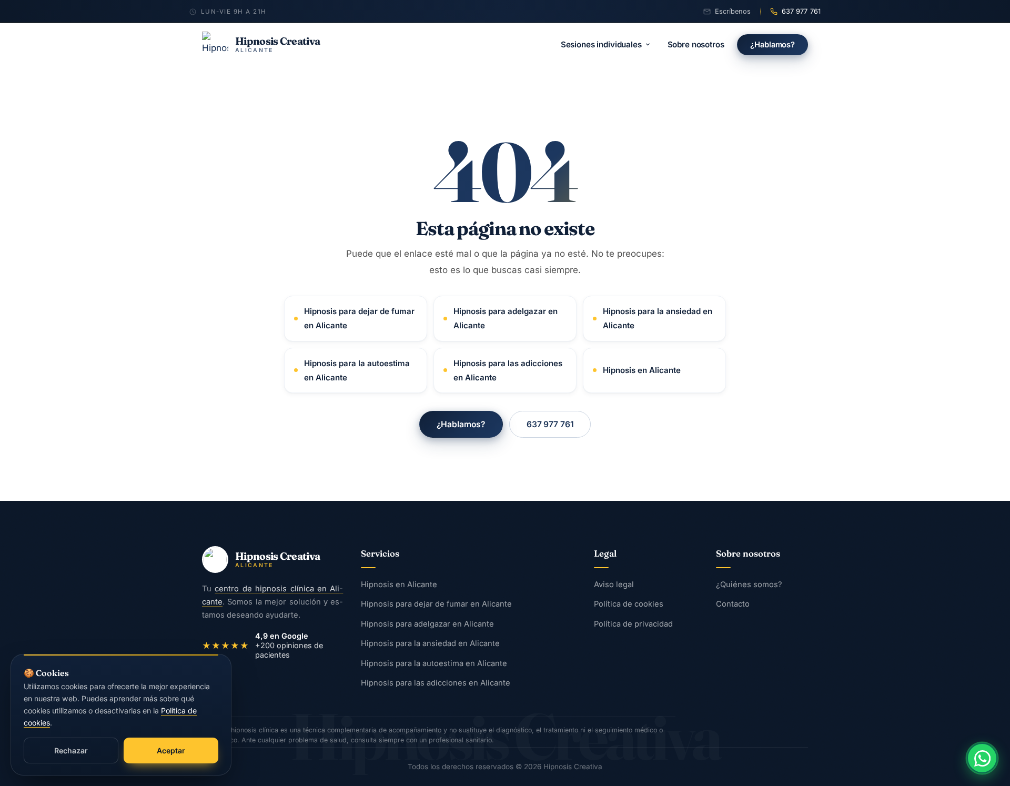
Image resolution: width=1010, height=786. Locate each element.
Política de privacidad (633, 624)
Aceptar (171, 750)
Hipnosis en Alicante (642, 370)
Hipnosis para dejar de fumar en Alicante (359, 318)
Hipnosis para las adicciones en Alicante (507, 370)
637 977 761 (801, 11)
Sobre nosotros (696, 44)
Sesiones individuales (601, 44)
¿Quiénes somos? (749, 584)
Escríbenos (733, 11)
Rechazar (71, 750)
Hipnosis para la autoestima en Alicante (357, 370)
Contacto (733, 604)
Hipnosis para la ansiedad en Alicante (657, 318)
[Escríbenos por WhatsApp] (982, 758)
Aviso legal (614, 584)
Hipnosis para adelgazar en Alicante (505, 318)
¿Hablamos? (772, 44)
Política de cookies (628, 604)
